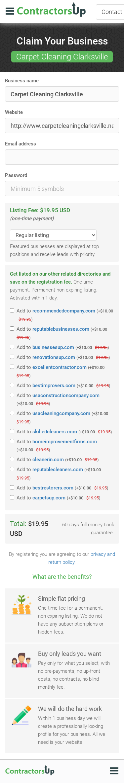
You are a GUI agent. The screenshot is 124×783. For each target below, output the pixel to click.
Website (14, 112)
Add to (65, 315)
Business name (22, 81)
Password (16, 175)
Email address (20, 144)
